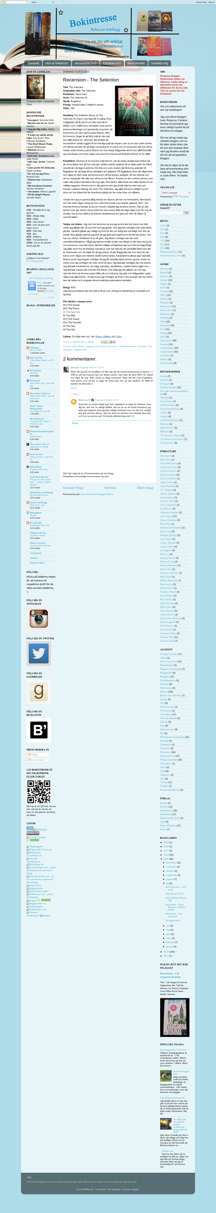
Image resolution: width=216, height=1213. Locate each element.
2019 (166, 842)
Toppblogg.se (33, 861)
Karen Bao (165, 524)
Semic (163, 829)
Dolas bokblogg (38, 502)
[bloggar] (32, 900)
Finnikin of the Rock (39, 469)
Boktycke (35, 380)
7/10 (162, 241)
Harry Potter (166, 401)
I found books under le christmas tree (40, 422)
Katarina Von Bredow (170, 528)
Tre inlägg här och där (40, 411)
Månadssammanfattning (172, 737)
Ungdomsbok (80, 350)
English (163, 284)
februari (170, 942)
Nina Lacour (166, 584)
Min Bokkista (37, 419)
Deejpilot (115, 1189)
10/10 (163, 225)
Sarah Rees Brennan (170, 618)
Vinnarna (34, 373)
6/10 (162, 237)
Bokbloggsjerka (168, 680)
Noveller (164, 741)
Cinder (163, 376)
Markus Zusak (167, 561)
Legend (164, 416)
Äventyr (164, 359)
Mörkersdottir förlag (170, 818)
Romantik (142, 346)
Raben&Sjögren (168, 825)
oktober (170, 871)
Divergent (165, 384)
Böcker (81, 346)
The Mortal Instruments (172, 439)
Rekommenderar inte (170, 255)
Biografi (164, 272)
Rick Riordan (166, 596)
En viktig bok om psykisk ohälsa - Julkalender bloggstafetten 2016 (180, 1125)
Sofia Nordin (166, 629)
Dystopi (90, 346)
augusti (170, 879)
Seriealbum (166, 763)
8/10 (75, 346)
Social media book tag (40, 545)
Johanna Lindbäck (169, 512)
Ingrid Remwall (167, 486)
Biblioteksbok (166, 665)
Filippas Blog (37, 563)
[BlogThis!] (105, 342)
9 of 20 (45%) (33, 294)
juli (168, 883)
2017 (166, 850)
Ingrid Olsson (166, 482)
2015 (166, 859)
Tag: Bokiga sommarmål (172, 1098)
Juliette (163, 412)
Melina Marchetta (169, 580)
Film (162, 703)
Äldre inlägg (145, 487)
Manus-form (166, 310)
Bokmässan (166, 688)
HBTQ (163, 295)
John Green (166, 516)
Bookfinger (36, 523)
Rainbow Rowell (168, 592)
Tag (162, 771)
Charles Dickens (168, 471)
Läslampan (36, 553)
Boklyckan (35, 370)
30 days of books (168, 654)
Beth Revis (165, 460)
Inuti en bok (36, 454)
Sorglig (163, 333)
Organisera (165, 744)
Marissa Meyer (167, 558)
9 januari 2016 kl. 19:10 (92, 367)
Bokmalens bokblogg (41, 492)
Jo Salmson (166, 509)
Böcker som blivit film (170, 695)
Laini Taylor (166, 539)
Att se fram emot (168, 661)
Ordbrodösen (36, 436)
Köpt (162, 726)
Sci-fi (162, 329)
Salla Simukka (167, 603)
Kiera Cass (100, 346)
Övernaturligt (166, 363)
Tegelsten (165, 775)
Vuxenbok (165, 355)
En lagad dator (173, 920)
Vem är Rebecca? (57, 63)
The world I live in (39, 444)
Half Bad (164, 397)
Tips (162, 779)
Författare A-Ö (112, 63)
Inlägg (33, 754)
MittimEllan (36, 467)
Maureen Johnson (169, 573)
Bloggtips (164, 676)
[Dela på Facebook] (111, 342)
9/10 (162, 248)
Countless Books (39, 477)
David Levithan (167, 475)
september (172, 875)
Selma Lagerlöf (167, 622)
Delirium (164, 380)
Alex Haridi (165, 456)
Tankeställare (167, 348)
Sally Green (166, 607)
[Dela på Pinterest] (114, 342)
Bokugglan (36, 513)
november (171, 867)
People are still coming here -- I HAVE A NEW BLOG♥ (40, 482)
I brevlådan (165, 714)
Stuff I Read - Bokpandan (37, 407)
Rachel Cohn (166, 588)
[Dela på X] (108, 342)
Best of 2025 (36, 350)
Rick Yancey (166, 599)
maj (168, 930)
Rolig (162, 321)
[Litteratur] (33, 840)
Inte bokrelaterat (168, 718)
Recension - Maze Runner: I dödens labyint (175, 907)
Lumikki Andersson (169, 420)
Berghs (163, 803)
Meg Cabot (165, 577)
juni (168, 926)
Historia (164, 299)
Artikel (163, 658)
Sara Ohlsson (167, 611)
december (171, 862)
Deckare (164, 276)
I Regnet (34, 347)
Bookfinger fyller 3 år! (39, 525)
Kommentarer (37, 760)
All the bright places (39, 495)
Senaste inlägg (73, 487)
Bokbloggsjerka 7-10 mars (173, 1050)
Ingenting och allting (39, 447)
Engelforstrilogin (168, 387)
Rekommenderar (127, 346)
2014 (166, 952)
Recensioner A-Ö (85, 63)
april (168, 934)
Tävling (163, 782)
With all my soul (37, 505)
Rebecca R (84, 400)
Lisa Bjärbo (165, 550)
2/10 (162, 229)
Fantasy (164, 291)
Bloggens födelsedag (170, 669)
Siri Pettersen (167, 626)
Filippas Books (38, 533)
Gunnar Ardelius (168, 478)
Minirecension (167, 729)
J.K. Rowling (166, 490)
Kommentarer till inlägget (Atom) (97, 494)
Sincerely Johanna (40, 393)
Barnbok (164, 269)
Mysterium (165, 314)
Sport (163, 337)
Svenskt (164, 344)
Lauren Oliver (167, 546)
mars (169, 938)
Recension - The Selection (174, 915)
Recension (112, 346)
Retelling (164, 318)
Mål (162, 733)
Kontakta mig (159, 63)
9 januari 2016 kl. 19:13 (106, 400)
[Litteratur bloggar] (36, 837)
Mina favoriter (136, 63)
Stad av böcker (38, 543)
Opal (162, 822)
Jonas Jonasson (168, 520)
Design (163, 699)
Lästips (34, 558)
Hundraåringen (167, 405)
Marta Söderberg (168, 565)
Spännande (166, 340)
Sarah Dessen (167, 614)
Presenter (165, 748)
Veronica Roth (167, 641)
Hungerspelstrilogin (169, 409)
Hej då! (33, 515)
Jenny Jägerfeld (168, 505)
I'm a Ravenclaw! (35, 261)
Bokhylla (164, 684)
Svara (74, 388)
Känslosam (165, 306)
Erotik (163, 287)
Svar (76, 394)
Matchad (164, 424)
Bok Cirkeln (36, 358)
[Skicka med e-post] (102, 342)
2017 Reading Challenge (41, 278)
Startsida (33, 63)
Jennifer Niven (167, 501)
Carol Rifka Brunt (168, 463)
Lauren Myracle (168, 543)
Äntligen (164, 786)
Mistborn (164, 431)
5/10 (162, 233)
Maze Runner (167, 428)
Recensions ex (167, 756)
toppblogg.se (33, 915)
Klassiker (164, 303)
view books (50, 297)
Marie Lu (164, 554)
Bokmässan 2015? (175, 894)
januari (170, 946)
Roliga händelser (168, 760)
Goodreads (165, 711)
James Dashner (168, 494)
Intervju (164, 722)
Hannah (75, 367)
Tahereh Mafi (166, 637)
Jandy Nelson (167, 497)
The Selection (167, 443)
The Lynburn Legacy (170, 435)
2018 (166, 846)
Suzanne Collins (168, 633)
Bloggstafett (166, 673)
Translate (183, 196)
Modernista (165, 814)
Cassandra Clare (168, 467)
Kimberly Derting (168, 535)
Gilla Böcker (166, 810)
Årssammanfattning (170, 790)
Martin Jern (166, 569)
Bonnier (164, 807)
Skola (163, 767)
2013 (166, 956)
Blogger (135, 1189)
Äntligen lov (167, 1151)
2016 (166, 855)
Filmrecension (167, 707)
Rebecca (40, 282)
